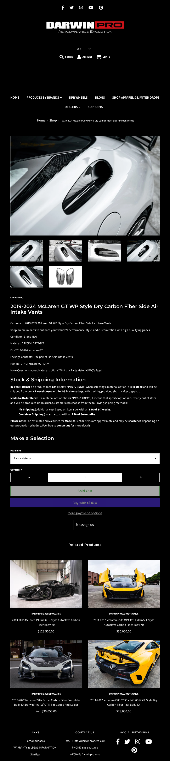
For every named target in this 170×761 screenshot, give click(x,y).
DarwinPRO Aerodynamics (46, 613)
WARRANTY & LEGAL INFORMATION (35, 748)
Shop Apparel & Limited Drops (136, 97)
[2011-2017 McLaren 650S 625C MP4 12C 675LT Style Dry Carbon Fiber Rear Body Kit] (124, 664)
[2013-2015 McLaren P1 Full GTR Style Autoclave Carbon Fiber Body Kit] (46, 584)
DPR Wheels (78, 97)
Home (41, 120)
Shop (53, 120)
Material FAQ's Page (89, 370)
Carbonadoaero (35, 741)
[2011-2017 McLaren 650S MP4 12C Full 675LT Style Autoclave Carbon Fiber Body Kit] (124, 584)
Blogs (100, 97)
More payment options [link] (85, 513)
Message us (85, 524)
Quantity (16, 470)
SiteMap (35, 754)
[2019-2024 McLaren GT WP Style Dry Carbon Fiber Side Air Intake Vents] (26, 251)
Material (15, 450)
